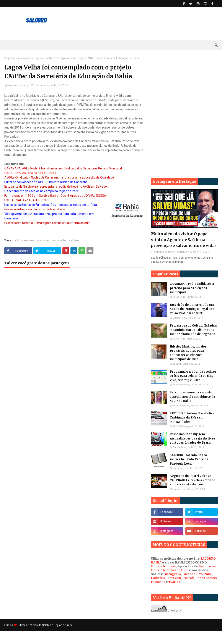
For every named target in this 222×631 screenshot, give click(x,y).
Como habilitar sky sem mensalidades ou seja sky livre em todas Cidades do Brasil (192, 438)
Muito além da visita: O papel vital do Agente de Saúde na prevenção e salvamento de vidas (184, 239)
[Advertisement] (184, 84)
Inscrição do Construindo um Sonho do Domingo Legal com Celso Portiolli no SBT (192, 309)
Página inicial (12, 58)
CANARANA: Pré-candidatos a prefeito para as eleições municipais (192, 288)
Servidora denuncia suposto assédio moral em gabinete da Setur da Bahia (192, 397)
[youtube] (201, 531)
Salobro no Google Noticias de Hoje (183, 568)
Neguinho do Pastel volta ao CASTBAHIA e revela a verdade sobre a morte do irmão (192, 480)
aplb (17, 240)
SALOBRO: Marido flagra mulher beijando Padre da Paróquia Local (189, 459)
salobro (27, 58)
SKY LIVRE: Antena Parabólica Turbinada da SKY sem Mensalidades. (192, 418)
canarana (28, 240)
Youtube (205, 574)
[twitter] (190, 4)
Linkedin (158, 578)
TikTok (188, 578)
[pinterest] (167, 521)
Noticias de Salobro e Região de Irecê (50, 625)
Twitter (174, 582)
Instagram (172, 574)
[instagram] (198, 4)
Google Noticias (163, 566)
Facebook (190, 574)
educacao (43, 240)
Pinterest (173, 578)
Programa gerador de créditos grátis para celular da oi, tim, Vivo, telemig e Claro (193, 376)
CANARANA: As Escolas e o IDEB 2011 (30, 173)
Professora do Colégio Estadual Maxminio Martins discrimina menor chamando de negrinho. (193, 330)
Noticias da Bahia (18, 85)
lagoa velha (59, 240)
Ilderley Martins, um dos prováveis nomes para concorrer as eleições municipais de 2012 (188, 353)
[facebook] (184, 4)
